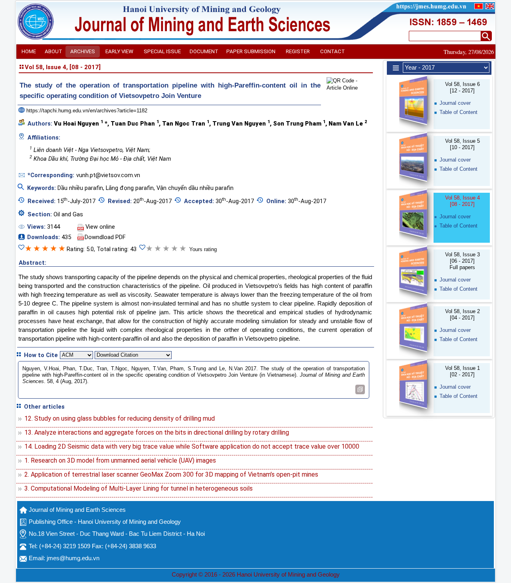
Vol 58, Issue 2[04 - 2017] (462, 314)
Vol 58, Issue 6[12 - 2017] (462, 87)
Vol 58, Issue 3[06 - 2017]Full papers (462, 261)
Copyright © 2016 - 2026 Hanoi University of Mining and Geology (256, 574)
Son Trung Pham (299, 123)
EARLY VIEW (119, 51)
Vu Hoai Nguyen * (80, 123)
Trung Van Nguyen (241, 123)
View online (100, 226)
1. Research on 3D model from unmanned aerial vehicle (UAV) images (120, 460)
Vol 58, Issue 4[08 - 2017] (462, 201)
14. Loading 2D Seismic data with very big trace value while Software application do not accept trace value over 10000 (191, 446)
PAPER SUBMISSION (250, 51)
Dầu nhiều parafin (80, 188)
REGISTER (298, 51)
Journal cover (455, 103)
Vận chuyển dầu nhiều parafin (195, 188)
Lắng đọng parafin (130, 188)
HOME (29, 51)
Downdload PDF (105, 237)
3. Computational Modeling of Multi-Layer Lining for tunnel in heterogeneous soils (138, 488)
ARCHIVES (82, 51)
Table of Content (458, 112)
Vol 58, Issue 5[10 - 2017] (462, 144)
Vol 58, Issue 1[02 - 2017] (462, 371)
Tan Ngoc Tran (185, 123)
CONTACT (332, 51)
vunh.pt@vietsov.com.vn (108, 175)
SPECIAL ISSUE (162, 51)
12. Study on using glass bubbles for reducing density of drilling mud (119, 418)
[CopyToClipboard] (360, 389)
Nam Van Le (348, 123)
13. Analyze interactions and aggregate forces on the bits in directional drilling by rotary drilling (156, 432)
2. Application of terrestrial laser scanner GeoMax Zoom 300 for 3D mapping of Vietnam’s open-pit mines (171, 474)
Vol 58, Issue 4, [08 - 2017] (63, 67)
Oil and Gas (68, 214)
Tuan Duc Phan (135, 123)
